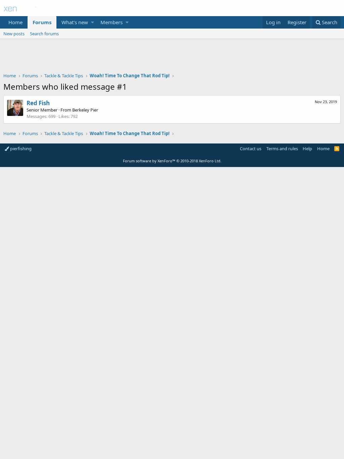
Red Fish (38, 103)
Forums (42, 22)
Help (307, 148)
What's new (74, 22)
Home (15, 22)
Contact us (250, 148)
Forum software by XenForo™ (172, 160)
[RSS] (337, 148)
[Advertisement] (172, 57)
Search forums (44, 34)
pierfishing (20, 148)
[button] (92, 22)
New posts (14, 34)
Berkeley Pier (85, 110)
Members (111, 22)
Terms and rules (282, 148)
